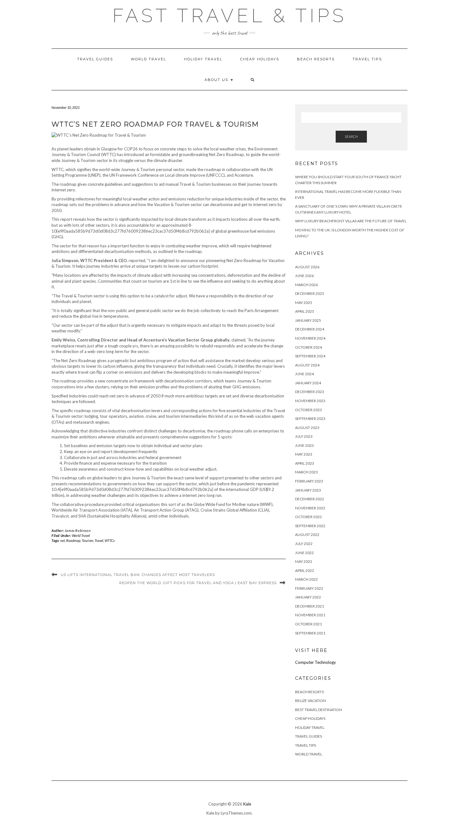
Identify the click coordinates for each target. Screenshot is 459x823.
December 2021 (309, 606)
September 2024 (310, 356)
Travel (99, 540)
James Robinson (78, 530)
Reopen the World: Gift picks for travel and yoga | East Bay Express (198, 583)
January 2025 (308, 320)
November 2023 (310, 400)
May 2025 (303, 302)
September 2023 (310, 418)
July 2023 (304, 436)
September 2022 (310, 525)
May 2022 (303, 561)
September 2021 (310, 633)
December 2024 (309, 329)
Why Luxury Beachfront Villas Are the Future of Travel (351, 221)
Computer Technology (315, 662)
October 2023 (308, 409)
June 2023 (304, 445)
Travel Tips (367, 59)
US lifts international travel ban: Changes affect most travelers (138, 575)
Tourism (87, 540)
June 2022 (304, 552)
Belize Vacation (310, 700)
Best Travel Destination (318, 709)
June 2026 (304, 275)
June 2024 (304, 373)
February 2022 (309, 588)
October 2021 (308, 624)
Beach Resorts (316, 59)
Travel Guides (95, 59)
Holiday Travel (203, 59)
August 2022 (307, 534)
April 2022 (304, 570)
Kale (247, 803)
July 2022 (304, 543)
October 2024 (308, 347)
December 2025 (309, 293)
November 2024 (310, 338)
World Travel (148, 59)
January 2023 (308, 490)
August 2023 (307, 427)
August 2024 (307, 365)
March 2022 (306, 579)
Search (351, 136)
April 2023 (304, 463)
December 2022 (309, 499)
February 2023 (309, 481)
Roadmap (73, 540)
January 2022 (308, 597)
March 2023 (306, 472)
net (62, 540)
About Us (217, 80)
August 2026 (307, 267)
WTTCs (110, 540)
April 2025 (304, 311)
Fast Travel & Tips (229, 16)
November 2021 (310, 615)
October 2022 (308, 516)
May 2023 (303, 454)
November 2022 (310, 508)
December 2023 (309, 391)
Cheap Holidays (259, 59)
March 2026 (306, 284)
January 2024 (308, 383)
